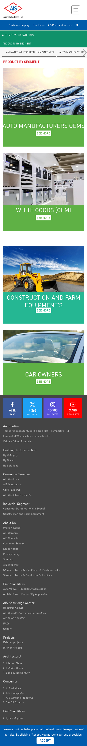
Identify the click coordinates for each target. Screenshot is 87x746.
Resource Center (13, 607)
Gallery (7, 628)
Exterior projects (13, 642)
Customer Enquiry (19, 25)
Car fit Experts (11, 489)
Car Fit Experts (13, 702)
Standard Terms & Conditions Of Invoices (27, 575)
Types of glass (13, 718)
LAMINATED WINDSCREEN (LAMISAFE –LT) (29, 52)
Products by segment (17, 43)
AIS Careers (10, 532)
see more (43, 133)
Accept (45, 740)
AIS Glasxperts (12, 484)
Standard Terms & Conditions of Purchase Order (31, 570)
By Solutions (10, 465)
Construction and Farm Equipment (23, 513)
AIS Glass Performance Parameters (24, 613)
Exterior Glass (13, 668)
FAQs (6, 623)
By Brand (8, 460)
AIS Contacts (10, 538)
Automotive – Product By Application (24, 588)
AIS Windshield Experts (17, 495)
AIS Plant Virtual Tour (60, 25)
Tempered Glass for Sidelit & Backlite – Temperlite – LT (36, 430)
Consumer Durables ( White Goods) (24, 508)
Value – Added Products (17, 441)
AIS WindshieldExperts (18, 697)
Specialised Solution (16, 672)
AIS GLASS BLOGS (14, 618)
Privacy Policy (11, 554)
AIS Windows (11, 479)
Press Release (11, 527)
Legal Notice (10, 548)
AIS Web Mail (11, 564)
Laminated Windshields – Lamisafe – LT (26, 436)
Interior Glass (12, 663)
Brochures (39, 25)
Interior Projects (12, 647)
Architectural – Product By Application (25, 594)
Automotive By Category (18, 35)
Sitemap (8, 559)
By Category (10, 455)
